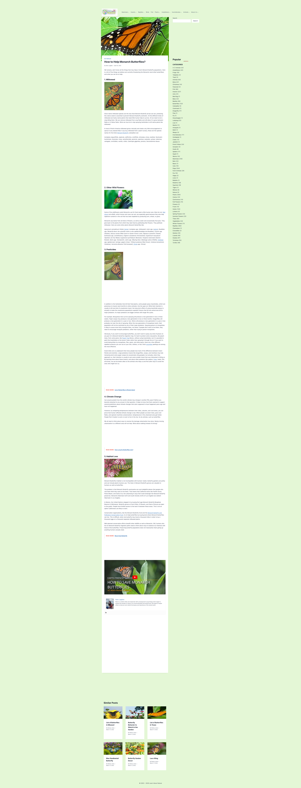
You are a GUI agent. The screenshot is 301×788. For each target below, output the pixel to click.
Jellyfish (175, 142)
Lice (174, 123)
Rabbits (175, 180)
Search (175, 18)
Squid (174, 154)
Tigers (175, 187)
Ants (174, 94)
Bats (174, 161)
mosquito (175, 127)
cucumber (149, 344)
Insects (175, 91)
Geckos (175, 233)
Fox (174, 173)
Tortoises (176, 240)
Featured (175, 87)
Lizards (175, 235)
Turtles (175, 242)
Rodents (175, 182)
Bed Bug (175, 96)
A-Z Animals (177, 67)
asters (156, 229)
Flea (174, 113)
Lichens (175, 211)
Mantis (175, 125)
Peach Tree (125, 338)
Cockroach (176, 108)
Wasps (175, 132)
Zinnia (135, 244)
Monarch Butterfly (123, 133)
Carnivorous (176, 199)
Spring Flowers (177, 214)
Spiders (175, 151)
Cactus (175, 197)
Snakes (175, 238)
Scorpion (175, 147)
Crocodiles (176, 230)
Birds (147, 12)
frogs (155, 359)
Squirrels (175, 185)
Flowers (175, 204)
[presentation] (113, 712)
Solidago (160, 240)
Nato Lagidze (109, 65)
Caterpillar (176, 106)
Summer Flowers (178, 216)
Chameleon (176, 228)
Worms (175, 156)
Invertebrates (177, 135)
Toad (174, 77)
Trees (174, 218)
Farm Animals (177, 170)
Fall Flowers (176, 202)
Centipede (176, 137)
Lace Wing (154, 758)
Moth (174, 130)
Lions (174, 178)
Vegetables (176, 221)
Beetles (175, 101)
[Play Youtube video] (135, 577)
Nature (175, 192)
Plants (175, 194)
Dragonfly (176, 111)
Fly (173, 115)
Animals (175, 79)
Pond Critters (177, 144)
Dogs (174, 168)
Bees (174, 99)
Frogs (174, 72)
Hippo (174, 175)
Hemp (126, 229)
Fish (152, 12)
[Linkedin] (106, 612)
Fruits (174, 206)
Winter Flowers (177, 223)
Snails (174, 149)
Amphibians (176, 70)
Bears (174, 163)
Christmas (176, 84)
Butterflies (107, 58)
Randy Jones (111, 728)
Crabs (174, 139)
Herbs (175, 209)
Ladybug (175, 120)
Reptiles (175, 226)
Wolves (175, 190)
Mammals (176, 159)
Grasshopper (177, 118)
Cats (174, 166)
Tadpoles (175, 75)
